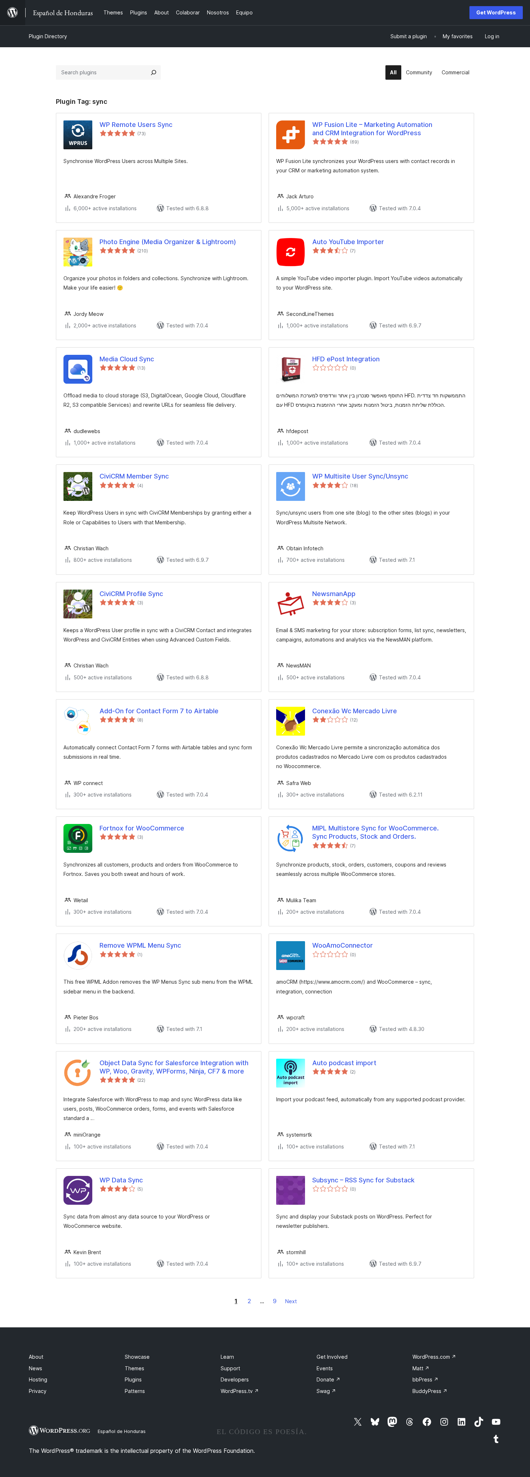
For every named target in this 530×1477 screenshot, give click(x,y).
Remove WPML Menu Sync (140, 945)
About (36, 1357)
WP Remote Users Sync (136, 124)
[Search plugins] (153, 72)
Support (230, 1368)
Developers (235, 1379)
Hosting (38, 1379)
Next (291, 1301)
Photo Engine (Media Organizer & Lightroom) (168, 242)
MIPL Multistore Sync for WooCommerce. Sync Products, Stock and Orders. (375, 832)
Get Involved (332, 1357)
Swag (326, 1391)
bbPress (425, 1379)
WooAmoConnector (342, 945)
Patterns (135, 1391)
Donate (328, 1379)
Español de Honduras (122, 1431)
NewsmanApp (333, 594)
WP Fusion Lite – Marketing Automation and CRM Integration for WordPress (372, 129)
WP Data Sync (121, 1180)
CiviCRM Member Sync (134, 476)
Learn (227, 1357)
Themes (134, 1368)
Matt (420, 1368)
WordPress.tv (240, 1391)
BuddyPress (429, 1391)
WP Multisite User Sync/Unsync (360, 476)
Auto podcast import (344, 1063)
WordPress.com (434, 1357)
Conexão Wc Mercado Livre (354, 711)
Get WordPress (496, 12)
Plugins (133, 1379)
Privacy (38, 1391)
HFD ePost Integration (346, 359)
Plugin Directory (48, 36)
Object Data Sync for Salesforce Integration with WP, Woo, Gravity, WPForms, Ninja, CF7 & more (174, 1067)
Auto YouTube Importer (348, 242)
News (35, 1368)
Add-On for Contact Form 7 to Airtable (159, 711)
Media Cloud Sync (127, 359)
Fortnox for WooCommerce (142, 828)
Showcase (137, 1357)
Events (325, 1368)
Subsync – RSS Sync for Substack (363, 1180)
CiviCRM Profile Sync (131, 594)
